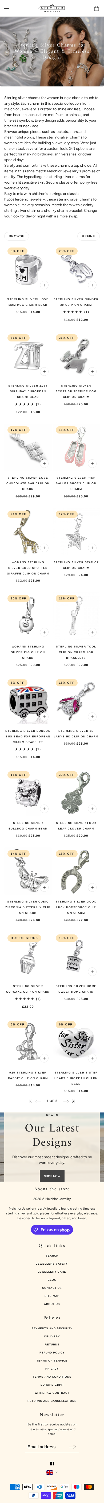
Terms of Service (52, 1360)
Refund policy (52, 1352)
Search (52, 1255)
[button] (66, 1101)
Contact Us (52, 1287)
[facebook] (52, 1463)
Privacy (52, 1368)
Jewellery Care (52, 1271)
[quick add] (44, 285)
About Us (52, 1303)
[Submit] (72, 1446)
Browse (17, 236)
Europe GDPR (52, 1384)
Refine (88, 236)
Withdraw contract (52, 1392)
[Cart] (96, 8)
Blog (52, 1279)
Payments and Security (52, 1328)
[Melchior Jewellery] (52, 8)
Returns (52, 1344)
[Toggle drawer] (6, 8)
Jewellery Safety (52, 1263)
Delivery (52, 1336)
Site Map (52, 1295)
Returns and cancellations (52, 1400)
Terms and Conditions (52, 1376)
